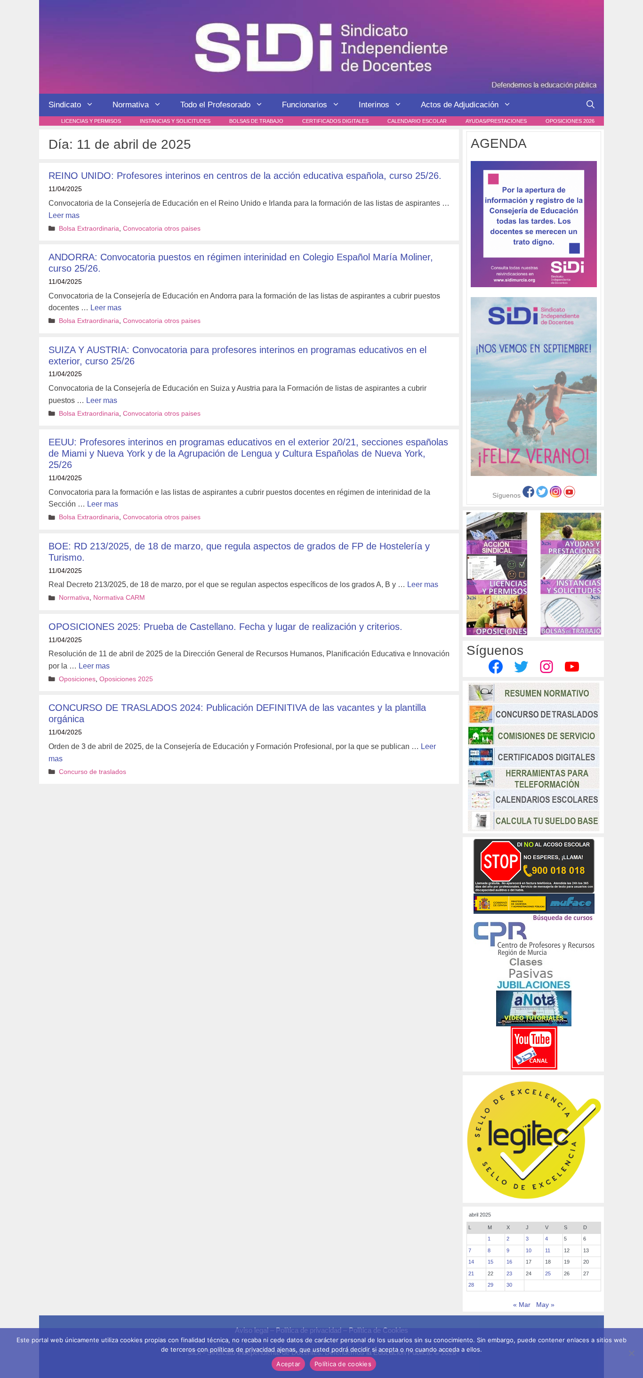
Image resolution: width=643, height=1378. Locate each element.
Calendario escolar (417, 121)
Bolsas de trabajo (256, 121)
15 (490, 1262)
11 (547, 1250)
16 (509, 1262)
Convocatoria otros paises (162, 228)
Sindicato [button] (64, 104)
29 (490, 1285)
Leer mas (64, 215)
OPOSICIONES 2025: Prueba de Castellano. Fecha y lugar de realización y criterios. (225, 626)
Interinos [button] (374, 104)
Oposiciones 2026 (570, 121)
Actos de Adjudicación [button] (459, 104)
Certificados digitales (335, 121)
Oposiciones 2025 (126, 679)
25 (548, 1273)
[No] (631, 1353)
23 (509, 1273)
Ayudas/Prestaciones (496, 121)
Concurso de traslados (92, 771)
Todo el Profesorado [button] (215, 104)
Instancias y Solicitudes (175, 121)
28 (471, 1285)
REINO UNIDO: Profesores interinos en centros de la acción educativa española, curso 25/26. (245, 175)
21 (471, 1273)
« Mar (521, 1304)
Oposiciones (77, 679)
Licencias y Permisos (91, 121)
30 (509, 1285)
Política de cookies (342, 1364)
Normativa (74, 597)
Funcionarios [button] (304, 104)
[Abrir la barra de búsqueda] (590, 105)
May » (545, 1304)
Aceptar (288, 1364)
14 (471, 1262)
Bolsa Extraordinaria (89, 228)
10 (528, 1250)
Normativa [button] (131, 104)
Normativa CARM (119, 597)
